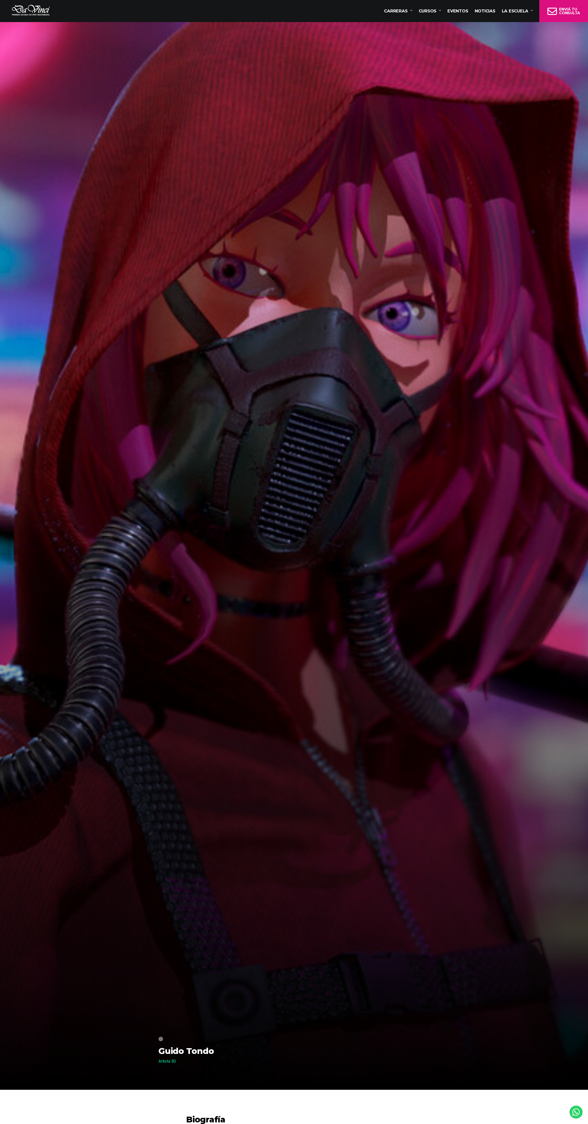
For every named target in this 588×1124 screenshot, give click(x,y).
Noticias (485, 11)
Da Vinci (31, 10)
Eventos (457, 11)
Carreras (395, 11)
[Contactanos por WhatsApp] (576, 1112)
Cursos (428, 11)
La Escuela (515, 11)
